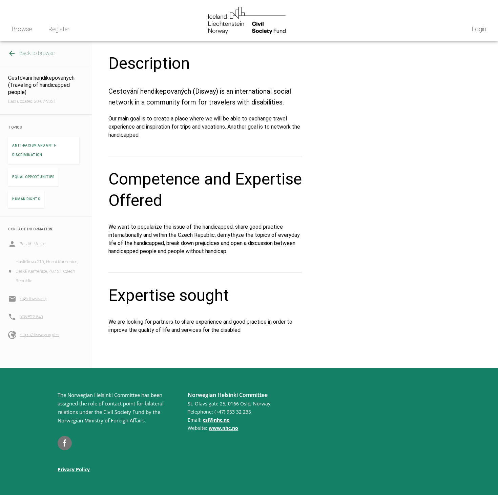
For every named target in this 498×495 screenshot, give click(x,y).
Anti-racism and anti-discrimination (34, 150)
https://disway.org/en (39, 334)
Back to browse (37, 53)
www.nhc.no (223, 428)
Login (479, 29)
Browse (22, 29)
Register (58, 29)
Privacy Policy (74, 469)
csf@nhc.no (216, 420)
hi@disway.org (33, 298)
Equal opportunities (33, 177)
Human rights (26, 199)
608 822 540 (31, 316)
